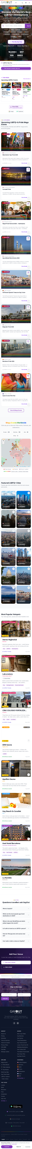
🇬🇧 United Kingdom (22, 1062)
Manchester (7, 34)
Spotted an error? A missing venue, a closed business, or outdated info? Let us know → (16, 976)
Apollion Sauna (8, 779)
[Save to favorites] (28, 635)
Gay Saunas (20, 1038)
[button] (16, 447)
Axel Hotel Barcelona (11, 843)
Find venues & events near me (12, 68)
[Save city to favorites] (13, 493)
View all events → (27, 78)
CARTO (28, 466)
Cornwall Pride (7, 189)
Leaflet (16, 466)
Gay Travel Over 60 (22, 1042)
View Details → (24, 163)
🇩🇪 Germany (20, 1064)
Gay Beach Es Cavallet (11, 811)
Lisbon (19, 36)
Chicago (17, 29)
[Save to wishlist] (29, 163)
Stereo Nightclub (9, 639)
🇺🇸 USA (19, 1076)
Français (11, 1139)
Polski (29, 1139)
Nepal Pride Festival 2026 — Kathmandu (14, 223)
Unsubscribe (20, 1001)
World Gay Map (5, 1072)
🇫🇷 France (19, 1069)
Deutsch (16, 1139)
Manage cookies (5, 1051)
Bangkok (19, 31)
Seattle (13, 36)
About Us (3, 1033)
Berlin (11, 29)
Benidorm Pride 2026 (8, 361)
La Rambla (7, 877)
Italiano (20, 1139)
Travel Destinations (21, 1040)
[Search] (19, 2)
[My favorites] (15, 2)
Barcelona (12, 31)
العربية (22, 1140)
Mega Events (4, 1062)
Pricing (3, 1036)
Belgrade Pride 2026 (8, 327)
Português (25, 1139)
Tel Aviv (3, 1096)
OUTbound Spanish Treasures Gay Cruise (14, 292)
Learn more (14, 1144)
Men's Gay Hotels (21, 1033)
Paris (2, 1091)
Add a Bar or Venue (10, 962)
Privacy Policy (4, 1045)
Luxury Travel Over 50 (22, 1045)
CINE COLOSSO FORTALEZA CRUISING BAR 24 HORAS (13, 711)
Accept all (7, 1146)
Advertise (3, 1038)
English (3, 1139)
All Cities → (4, 1100)
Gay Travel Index (5, 1074)
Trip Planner (6, 1069)
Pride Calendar (6, 1067)
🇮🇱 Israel (19, 1073)
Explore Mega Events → (9, 45)
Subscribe (5, 998)
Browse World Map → (23, 45)
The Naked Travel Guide (23, 1051)
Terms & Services (5, 1040)
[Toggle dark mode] (22, 2)
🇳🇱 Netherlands (21, 1071)
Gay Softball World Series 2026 (11, 258)
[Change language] (25, 2)
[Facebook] (14, 1023)
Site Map (3, 1049)
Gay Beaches (20, 1036)
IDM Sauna (7, 744)
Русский (14, 1140)
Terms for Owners (5, 1042)
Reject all (19, 1146)
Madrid (26, 31)
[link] (27, 94)
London (6, 31)
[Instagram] (17, 1023)
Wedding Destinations (22, 1047)
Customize (27, 1146)
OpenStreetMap (23, 466)
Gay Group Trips (21, 1054)
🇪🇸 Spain (19, 1067)
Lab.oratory (7, 674)
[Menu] (29, 2)
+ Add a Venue (4, 1078)
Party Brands (6, 1064)
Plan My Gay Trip (17, 42)
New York (24, 29)
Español (7, 1139)
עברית (18, 1140)
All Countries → (21, 1078)
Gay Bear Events (21, 1056)
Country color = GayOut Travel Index (19, 471)
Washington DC (15, 34)
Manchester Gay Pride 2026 (10, 155)
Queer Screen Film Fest (9, 395)
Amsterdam (4, 1094)
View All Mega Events (16, 410)
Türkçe (10, 1140)
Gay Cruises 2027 (21, 1049)
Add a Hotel (8, 967)
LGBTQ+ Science (5, 1076)
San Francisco (24, 34)
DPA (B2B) (3, 1047)
